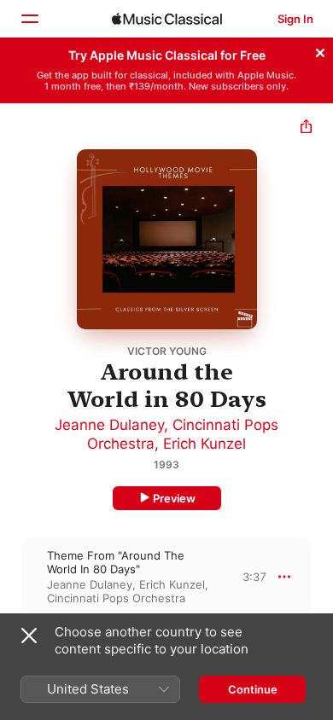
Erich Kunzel (204, 443)
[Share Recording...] (306, 128)
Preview (174, 498)
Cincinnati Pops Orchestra (116, 598)
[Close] (320, 50)
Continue (253, 689)
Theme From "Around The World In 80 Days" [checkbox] (115, 562)
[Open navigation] (29, 19)
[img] (167, 19)
